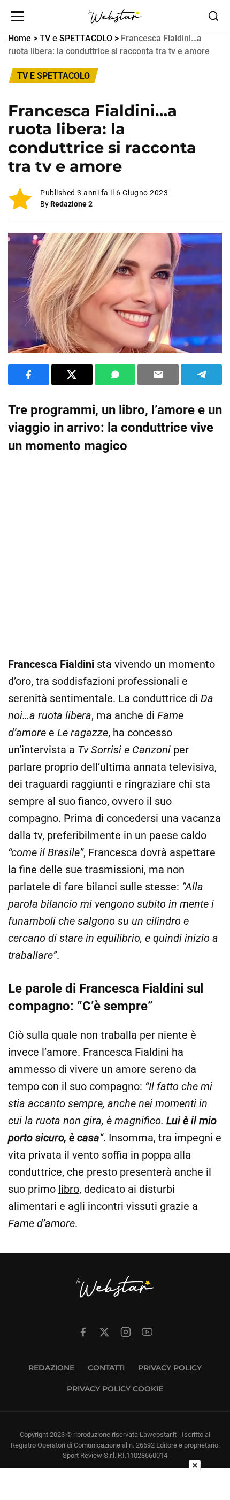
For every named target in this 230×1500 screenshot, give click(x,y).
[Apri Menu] (17, 16)
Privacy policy (170, 1368)
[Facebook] (83, 1332)
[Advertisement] (115, 555)
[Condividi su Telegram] (201, 374)
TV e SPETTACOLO (76, 38)
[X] (104, 1332)
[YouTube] (147, 1332)
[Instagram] (125, 1332)
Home (19, 38)
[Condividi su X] (72, 374)
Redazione (51, 1368)
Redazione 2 (71, 204)
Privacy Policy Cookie (115, 1389)
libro (68, 1189)
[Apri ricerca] (213, 16)
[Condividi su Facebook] (28, 374)
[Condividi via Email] (158, 374)
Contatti (106, 1368)
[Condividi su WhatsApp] (115, 374)
